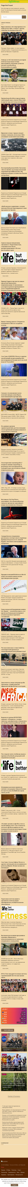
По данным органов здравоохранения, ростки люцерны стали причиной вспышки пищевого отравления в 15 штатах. (13, 428)
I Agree (14, 1185)
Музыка (22, 1172)
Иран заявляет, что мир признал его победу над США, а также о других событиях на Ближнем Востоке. (13, 28)
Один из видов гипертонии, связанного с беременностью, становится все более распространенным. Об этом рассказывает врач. (11, 246)
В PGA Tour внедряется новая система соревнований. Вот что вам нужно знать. (14, 975)
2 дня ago (4, 993)
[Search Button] (24, 17)
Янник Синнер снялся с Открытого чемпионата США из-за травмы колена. (13, 323)
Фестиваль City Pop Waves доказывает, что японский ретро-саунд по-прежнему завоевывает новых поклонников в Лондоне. (12, 502)
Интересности (19, 1174)
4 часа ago (4, 82)
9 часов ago (5, 190)
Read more (5, 54)
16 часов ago (5, 412)
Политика (14, 1170)
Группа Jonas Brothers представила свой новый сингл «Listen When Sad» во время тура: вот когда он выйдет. (13, 100)
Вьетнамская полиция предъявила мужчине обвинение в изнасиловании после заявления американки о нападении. (13, 938)
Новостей (23, 1165)
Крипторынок (11, 1174)
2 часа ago (4, 46)
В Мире (4, 1034)
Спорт (4, 1074)
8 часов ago (5, 152)
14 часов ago (6, 1049)
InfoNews (14, 1)
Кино (18, 1172)
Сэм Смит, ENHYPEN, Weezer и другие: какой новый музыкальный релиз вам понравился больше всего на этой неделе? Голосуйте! (14, 359)
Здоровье (3, 1174)
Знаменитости (12, 1172)
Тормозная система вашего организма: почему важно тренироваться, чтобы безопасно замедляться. (12, 901)
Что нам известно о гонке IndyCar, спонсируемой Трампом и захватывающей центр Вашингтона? (13, 649)
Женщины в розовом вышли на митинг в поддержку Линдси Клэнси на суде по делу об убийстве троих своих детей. (13, 790)
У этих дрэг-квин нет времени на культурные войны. (11, 1106)
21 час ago (4, 520)
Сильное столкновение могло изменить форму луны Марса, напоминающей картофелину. (11, 395)
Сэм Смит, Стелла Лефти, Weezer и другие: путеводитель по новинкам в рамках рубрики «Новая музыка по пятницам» (13, 865)
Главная (3, 1170)
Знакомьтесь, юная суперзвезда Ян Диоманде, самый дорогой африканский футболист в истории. (13, 684)
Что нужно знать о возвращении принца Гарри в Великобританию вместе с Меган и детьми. (13, 1065)
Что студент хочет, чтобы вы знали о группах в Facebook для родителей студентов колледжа (13, 756)
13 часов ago (5, 265)
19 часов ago (5, 447)
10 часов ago (5, 225)
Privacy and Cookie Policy (17, 1183)
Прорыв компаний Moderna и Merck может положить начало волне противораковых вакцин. (13, 576)
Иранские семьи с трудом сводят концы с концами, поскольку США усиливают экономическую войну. (12, 135)
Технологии (4, 1172)
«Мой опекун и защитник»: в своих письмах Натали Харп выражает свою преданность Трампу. (14, 208)
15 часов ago (5, 341)
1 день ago (4, 593)
